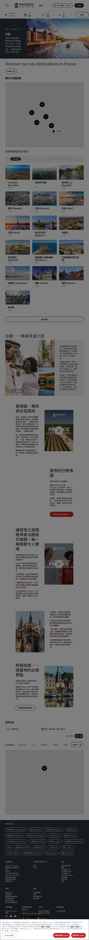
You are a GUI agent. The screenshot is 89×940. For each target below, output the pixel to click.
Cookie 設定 (9, 935)
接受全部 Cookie (78, 935)
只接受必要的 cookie (61, 935)
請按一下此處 (45, 927)
